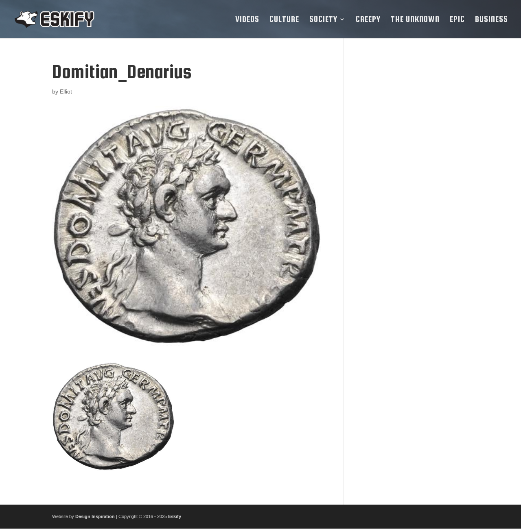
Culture (284, 20)
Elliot (66, 91)
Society (323, 20)
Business (491, 20)
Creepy (368, 20)
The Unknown (415, 20)
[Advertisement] (412, 183)
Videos (247, 20)
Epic (457, 20)
